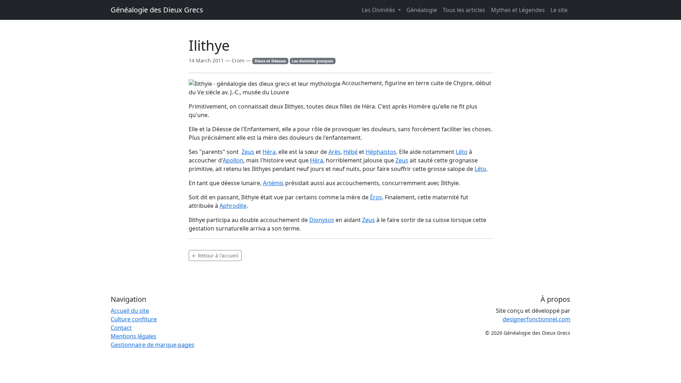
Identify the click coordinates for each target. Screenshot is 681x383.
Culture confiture (134, 319)
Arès (334, 152)
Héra (269, 152)
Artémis (273, 183)
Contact (121, 328)
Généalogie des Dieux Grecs (157, 10)
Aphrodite (233, 206)
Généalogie (421, 10)
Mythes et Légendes (518, 10)
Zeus (248, 152)
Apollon (233, 160)
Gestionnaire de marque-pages (152, 345)
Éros (376, 197)
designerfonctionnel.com (536, 319)
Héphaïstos (381, 152)
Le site (559, 10)
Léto (461, 152)
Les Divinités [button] (379, 10)
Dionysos (321, 220)
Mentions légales (133, 336)
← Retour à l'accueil (215, 255)
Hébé (350, 152)
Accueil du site (130, 311)
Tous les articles (464, 10)
